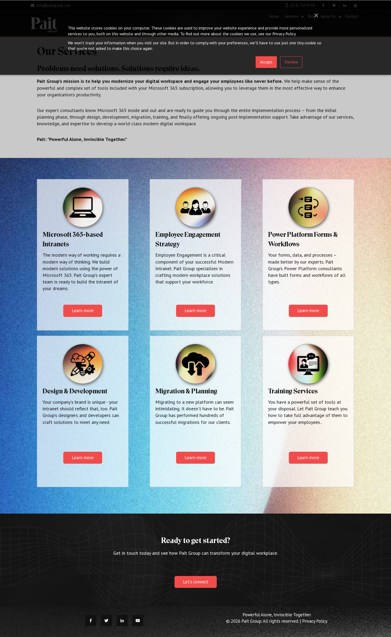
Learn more (83, 310)
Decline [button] (291, 61)
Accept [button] (266, 61)
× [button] (316, 15)
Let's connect (195, 582)
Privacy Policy (314, 621)
